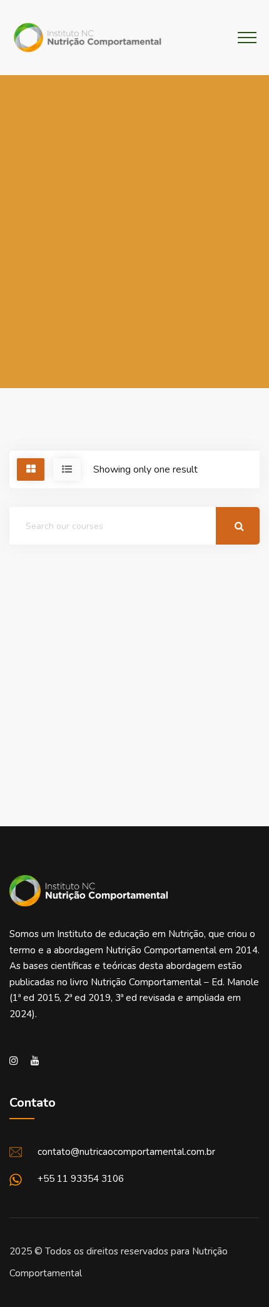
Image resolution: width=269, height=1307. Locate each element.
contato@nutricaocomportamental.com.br (126, 1152)
